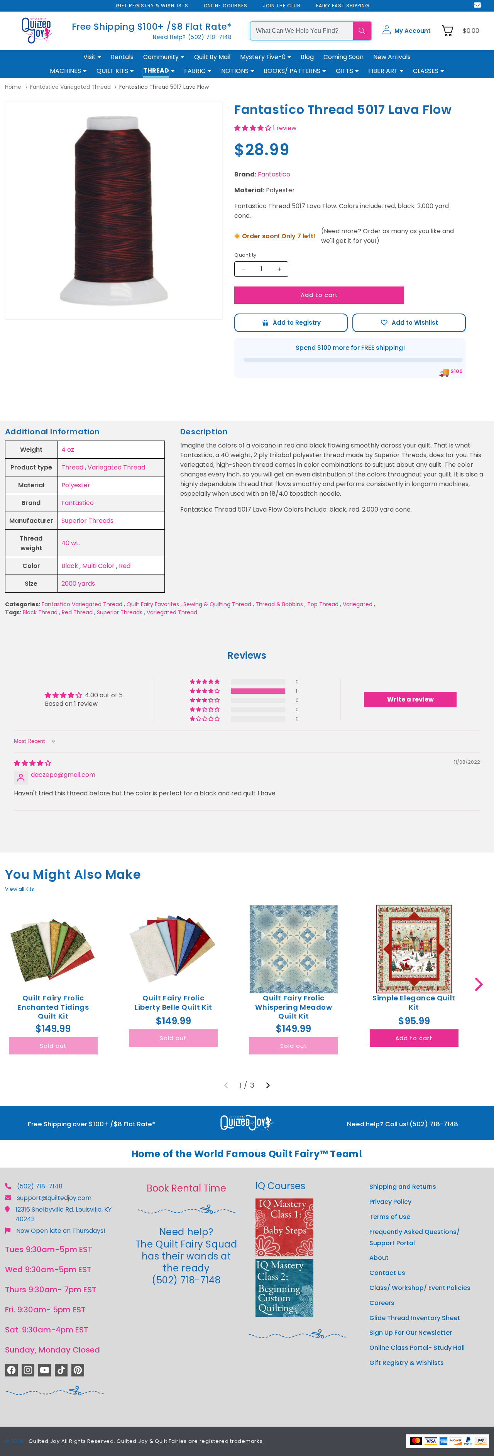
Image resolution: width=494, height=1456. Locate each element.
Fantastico (274, 174)
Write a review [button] (410, 699)
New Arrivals (392, 57)
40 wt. (70, 543)
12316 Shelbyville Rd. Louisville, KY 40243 (63, 1214)
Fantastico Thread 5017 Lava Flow (164, 87)
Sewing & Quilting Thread (217, 604)
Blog (307, 57)
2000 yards (78, 583)
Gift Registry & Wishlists (406, 1362)
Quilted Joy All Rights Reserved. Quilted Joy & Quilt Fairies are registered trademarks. (146, 1441)
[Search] (362, 31)
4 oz (67, 449)
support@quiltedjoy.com (54, 1197)
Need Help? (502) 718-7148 (192, 37)
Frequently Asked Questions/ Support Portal (414, 1237)
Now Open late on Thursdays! (60, 1230)
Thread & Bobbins (279, 604)
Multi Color (98, 565)
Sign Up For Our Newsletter (410, 1332)
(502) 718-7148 (40, 1186)
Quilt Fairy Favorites (153, 604)
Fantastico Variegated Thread (70, 87)
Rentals (122, 57)
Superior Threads (87, 520)
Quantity (245, 255)
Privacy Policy (390, 1201)
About (379, 1257)
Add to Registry (291, 323)
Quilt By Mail (212, 57)
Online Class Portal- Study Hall (417, 1347)
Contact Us (387, 1272)
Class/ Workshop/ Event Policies (419, 1287)
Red (124, 565)
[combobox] (301, 31)
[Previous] (226, 1085)
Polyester (75, 485)
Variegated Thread (116, 467)
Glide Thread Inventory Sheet (414, 1318)
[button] (406, 31)
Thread (72, 467)
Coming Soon (343, 57)
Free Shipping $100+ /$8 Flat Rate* (152, 26)
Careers (381, 1302)
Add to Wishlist (409, 323)
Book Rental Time (186, 1188)
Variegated (357, 604)
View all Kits (19, 889)
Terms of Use (389, 1216)
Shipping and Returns (402, 1186)
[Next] (267, 1085)
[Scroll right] (478, 984)
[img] (32, 763)
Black (69, 565)
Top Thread (322, 604)
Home (13, 87)
